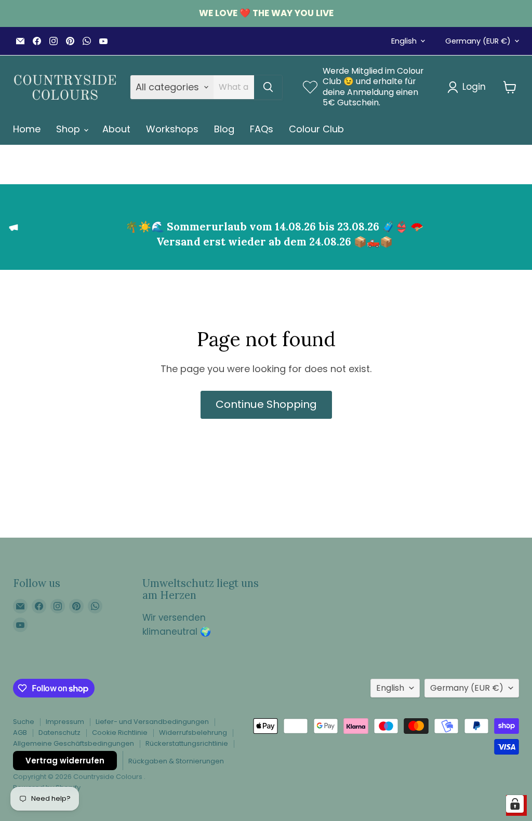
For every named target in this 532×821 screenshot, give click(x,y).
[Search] (268, 87)
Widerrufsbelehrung (193, 732)
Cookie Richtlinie (120, 732)
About (116, 128)
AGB (20, 732)
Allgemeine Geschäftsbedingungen (73, 743)
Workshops (172, 128)
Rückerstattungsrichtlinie (186, 743)
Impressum (65, 722)
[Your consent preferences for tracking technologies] (515, 804)
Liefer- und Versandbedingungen (152, 722)
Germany (478, 41)
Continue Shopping (266, 404)
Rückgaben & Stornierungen (176, 761)
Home (27, 128)
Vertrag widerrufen (64, 760)
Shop (69, 128)
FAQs (261, 128)
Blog (224, 128)
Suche (23, 722)
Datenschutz (59, 732)
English (404, 41)
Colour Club (316, 128)
